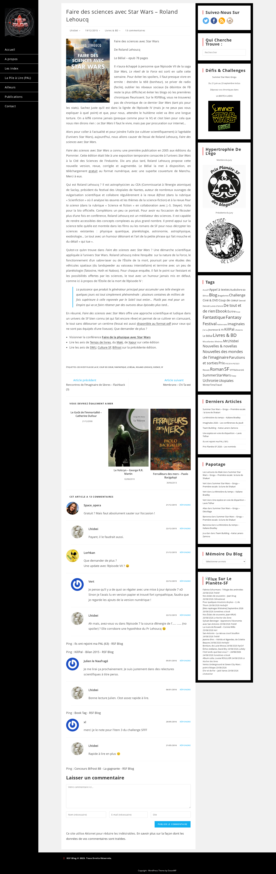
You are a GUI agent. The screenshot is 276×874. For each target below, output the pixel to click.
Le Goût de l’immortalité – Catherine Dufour (86, 414)
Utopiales (226, 380)
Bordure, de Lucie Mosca (214, 645)
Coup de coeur (106, 367)
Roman (217, 369)
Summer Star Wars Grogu (224, 77)
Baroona (207, 516)
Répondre (185, 505)
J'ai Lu (205, 330)
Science (156, 367)
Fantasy (233, 317)
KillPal (229, 329)
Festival (210, 323)
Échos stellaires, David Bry (215, 648)
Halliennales (222, 324)
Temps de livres (100, 342)
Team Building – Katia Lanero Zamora (220, 427)
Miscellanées (208, 341)
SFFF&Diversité (237, 369)
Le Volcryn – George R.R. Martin (128, 472)
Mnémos (219, 341)
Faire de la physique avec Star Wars (126, 337)
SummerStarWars (217, 375)
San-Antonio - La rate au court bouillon (221, 633)
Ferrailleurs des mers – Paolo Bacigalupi (170, 475)
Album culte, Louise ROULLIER (217, 658)
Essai (238, 312)
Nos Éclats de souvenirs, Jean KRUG (219, 614)
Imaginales (236, 324)
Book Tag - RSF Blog (87, 713)
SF (162, 367)
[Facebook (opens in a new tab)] (17, 119)
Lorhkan (89, 553)
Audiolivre (236, 289)
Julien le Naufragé (96, 661)
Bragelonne (223, 295)
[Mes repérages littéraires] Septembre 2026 (223, 608)
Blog (213, 295)
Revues (206, 369)
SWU (93, 347)
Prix (221, 362)
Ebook (221, 311)
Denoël (242, 300)
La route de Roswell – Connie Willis (219, 627)
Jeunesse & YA (216, 329)
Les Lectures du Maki (213, 472)
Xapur (132, 342)
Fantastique (120, 367)
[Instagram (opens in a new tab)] (26, 119)
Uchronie (210, 380)
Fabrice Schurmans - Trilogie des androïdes (223, 589)
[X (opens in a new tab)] (9, 119)
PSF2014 (228, 363)
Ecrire (231, 311)
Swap (233, 375)
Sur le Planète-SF (219, 581)
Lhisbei (74, 30)
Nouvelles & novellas (220, 346)
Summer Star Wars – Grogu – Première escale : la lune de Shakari (223, 475)
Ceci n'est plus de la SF (87, 367)
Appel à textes (219, 289)
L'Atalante (239, 330)
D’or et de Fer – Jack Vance (215, 670)
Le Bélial (131, 367)
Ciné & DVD (210, 300)
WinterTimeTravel (212, 384)
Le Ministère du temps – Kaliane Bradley (222, 417)
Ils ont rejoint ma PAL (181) (215, 441)
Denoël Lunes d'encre (213, 306)
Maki (120, 342)
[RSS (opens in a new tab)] (9, 125)
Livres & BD (111, 30)
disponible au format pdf (154, 323)
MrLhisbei (231, 341)
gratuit (93, 171)
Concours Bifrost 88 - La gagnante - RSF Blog (104, 768)
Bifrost (116, 347)
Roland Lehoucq (144, 367)
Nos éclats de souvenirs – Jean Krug (219, 595)
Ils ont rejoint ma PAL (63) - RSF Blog (98, 644)
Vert (91, 581)
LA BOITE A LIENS (224, 95)
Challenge (237, 295)
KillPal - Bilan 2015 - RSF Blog (94, 652)
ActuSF (206, 290)
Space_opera (92, 505)
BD (244, 289)
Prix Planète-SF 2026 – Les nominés (219, 446)
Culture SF (104, 347)
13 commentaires (135, 30)
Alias (205, 508)
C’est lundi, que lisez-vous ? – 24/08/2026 (222, 651)
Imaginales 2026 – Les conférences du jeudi (223, 422)
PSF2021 (236, 364)
